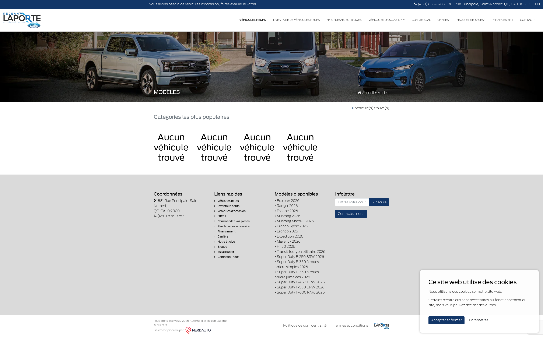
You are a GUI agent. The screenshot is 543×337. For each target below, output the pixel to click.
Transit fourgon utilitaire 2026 (300, 252)
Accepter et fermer (446, 320)
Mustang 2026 (288, 216)
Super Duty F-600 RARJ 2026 (300, 292)
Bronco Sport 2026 (292, 226)
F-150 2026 (285, 247)
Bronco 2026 (287, 231)
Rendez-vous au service (233, 226)
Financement (503, 19)
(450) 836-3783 (431, 4)
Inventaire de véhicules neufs (296, 19)
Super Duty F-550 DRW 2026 (300, 287)
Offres (443, 19)
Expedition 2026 (289, 236)
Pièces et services (470, 19)
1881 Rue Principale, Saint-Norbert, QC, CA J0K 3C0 (488, 4)
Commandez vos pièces (233, 221)
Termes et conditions (351, 325)
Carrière (222, 236)
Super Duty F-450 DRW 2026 (300, 282)
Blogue (222, 246)
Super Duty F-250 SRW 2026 (300, 257)
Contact (527, 19)
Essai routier (225, 251)
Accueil (367, 93)
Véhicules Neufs (252, 19)
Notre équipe (226, 241)
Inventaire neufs (228, 206)
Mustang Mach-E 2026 (295, 221)
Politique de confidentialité (304, 325)
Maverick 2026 (288, 241)
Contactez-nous (228, 257)
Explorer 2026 (287, 201)
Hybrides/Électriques (344, 19)
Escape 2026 (287, 211)
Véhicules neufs (228, 201)
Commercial (421, 19)
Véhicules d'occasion (385, 19)
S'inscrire (378, 202)
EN (537, 4)
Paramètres (478, 320)
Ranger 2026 (287, 206)
